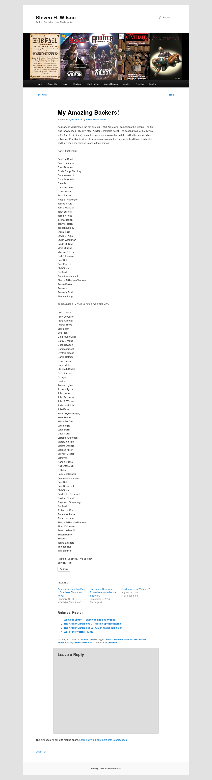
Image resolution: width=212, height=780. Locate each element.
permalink (112, 642)
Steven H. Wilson (56, 17)
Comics (126, 83)
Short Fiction (93, 83)
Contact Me (41, 751)
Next (172, 94)
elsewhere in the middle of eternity (130, 639)
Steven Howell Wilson (96, 119)
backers (109, 639)
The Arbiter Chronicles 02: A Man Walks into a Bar (93, 627)
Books (65, 83)
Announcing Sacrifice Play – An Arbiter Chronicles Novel (71, 592)
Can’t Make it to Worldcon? (135, 589)
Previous (41, 94)
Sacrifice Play (64, 642)
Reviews (77, 83)
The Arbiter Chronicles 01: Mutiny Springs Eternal (93, 623)
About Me (52, 83)
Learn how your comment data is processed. (103, 739)
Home (39, 83)
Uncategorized (87, 639)
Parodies (139, 83)
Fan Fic (152, 83)
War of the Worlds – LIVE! (79, 631)
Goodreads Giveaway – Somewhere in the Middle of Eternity (103, 592)
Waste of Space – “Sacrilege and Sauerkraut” (90, 619)
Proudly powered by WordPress (106, 768)
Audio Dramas (111, 83)
